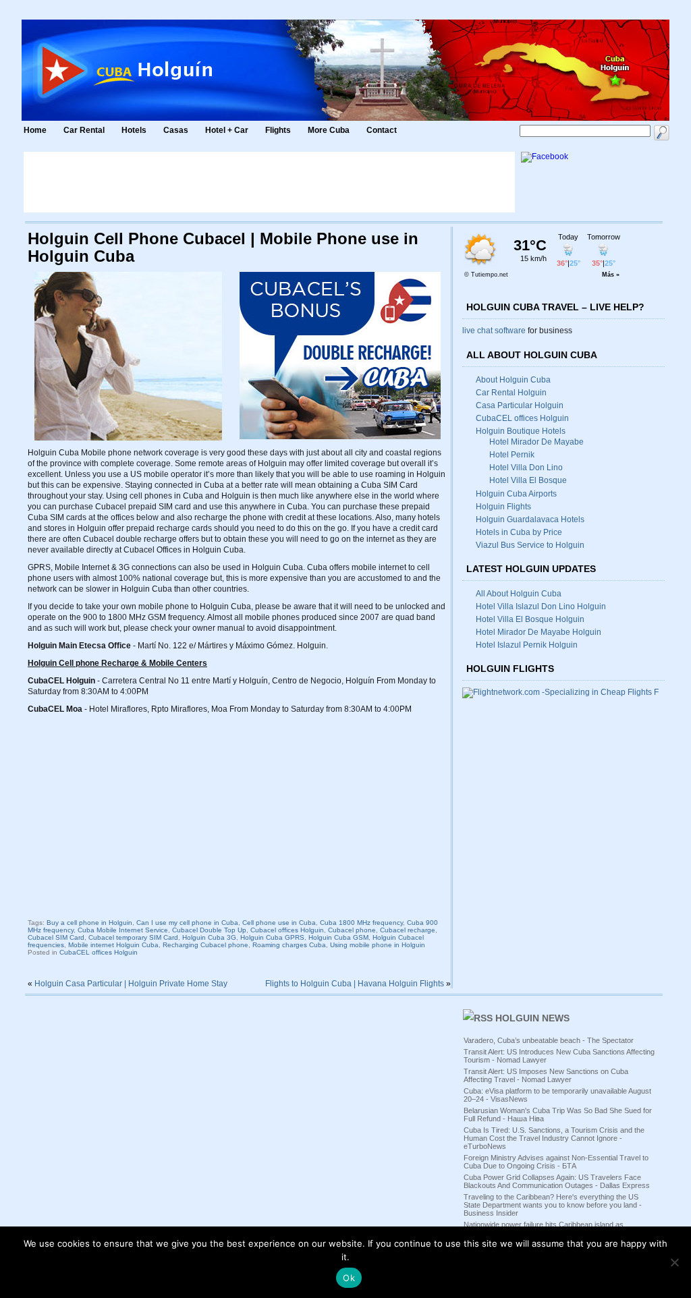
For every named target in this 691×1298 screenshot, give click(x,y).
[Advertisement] (269, 182)
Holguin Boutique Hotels (520, 431)
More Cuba (329, 130)
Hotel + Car (226, 130)
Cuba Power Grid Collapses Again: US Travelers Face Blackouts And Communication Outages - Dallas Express (557, 1181)
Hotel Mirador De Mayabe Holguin (538, 632)
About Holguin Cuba (513, 380)
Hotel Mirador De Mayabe (536, 442)
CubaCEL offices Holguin (98, 952)
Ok (349, 1277)
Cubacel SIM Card (56, 937)
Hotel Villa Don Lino (526, 467)
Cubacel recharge (407, 930)
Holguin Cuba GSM (338, 937)
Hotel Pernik (511, 454)
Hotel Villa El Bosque (528, 480)
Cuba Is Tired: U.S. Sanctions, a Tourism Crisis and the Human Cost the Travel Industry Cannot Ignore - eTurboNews (554, 1138)
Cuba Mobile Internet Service (123, 930)
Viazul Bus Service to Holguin (530, 545)
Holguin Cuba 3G (209, 937)
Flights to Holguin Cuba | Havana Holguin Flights (354, 983)
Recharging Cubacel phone (205, 945)
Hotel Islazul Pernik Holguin (527, 645)
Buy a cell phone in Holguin (89, 922)
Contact (381, 130)
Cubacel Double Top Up (209, 930)
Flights (278, 130)
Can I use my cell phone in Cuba (187, 922)
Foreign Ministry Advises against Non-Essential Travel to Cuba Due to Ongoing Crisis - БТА (556, 1162)
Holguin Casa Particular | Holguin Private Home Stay (130, 983)
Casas (175, 130)
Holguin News (532, 1018)
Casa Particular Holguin (519, 405)
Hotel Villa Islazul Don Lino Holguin (541, 606)
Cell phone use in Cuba (279, 922)
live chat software (494, 330)
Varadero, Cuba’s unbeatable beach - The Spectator (549, 1040)
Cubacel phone (352, 930)
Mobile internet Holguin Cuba (113, 945)
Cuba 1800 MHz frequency (361, 922)
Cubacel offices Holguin (287, 930)
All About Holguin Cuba (518, 593)
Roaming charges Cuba (289, 945)
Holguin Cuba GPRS (272, 937)
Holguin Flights (503, 506)
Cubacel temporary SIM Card (133, 937)
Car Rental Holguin (511, 392)
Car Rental (84, 130)
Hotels (133, 130)
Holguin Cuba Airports (516, 494)
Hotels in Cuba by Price (519, 532)
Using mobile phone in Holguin (377, 945)
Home (35, 130)
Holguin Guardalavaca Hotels (530, 519)
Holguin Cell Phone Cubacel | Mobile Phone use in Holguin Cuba (223, 247)
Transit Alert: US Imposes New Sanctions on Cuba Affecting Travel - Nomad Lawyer (546, 1075)
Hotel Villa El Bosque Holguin (530, 619)
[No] (674, 1262)
